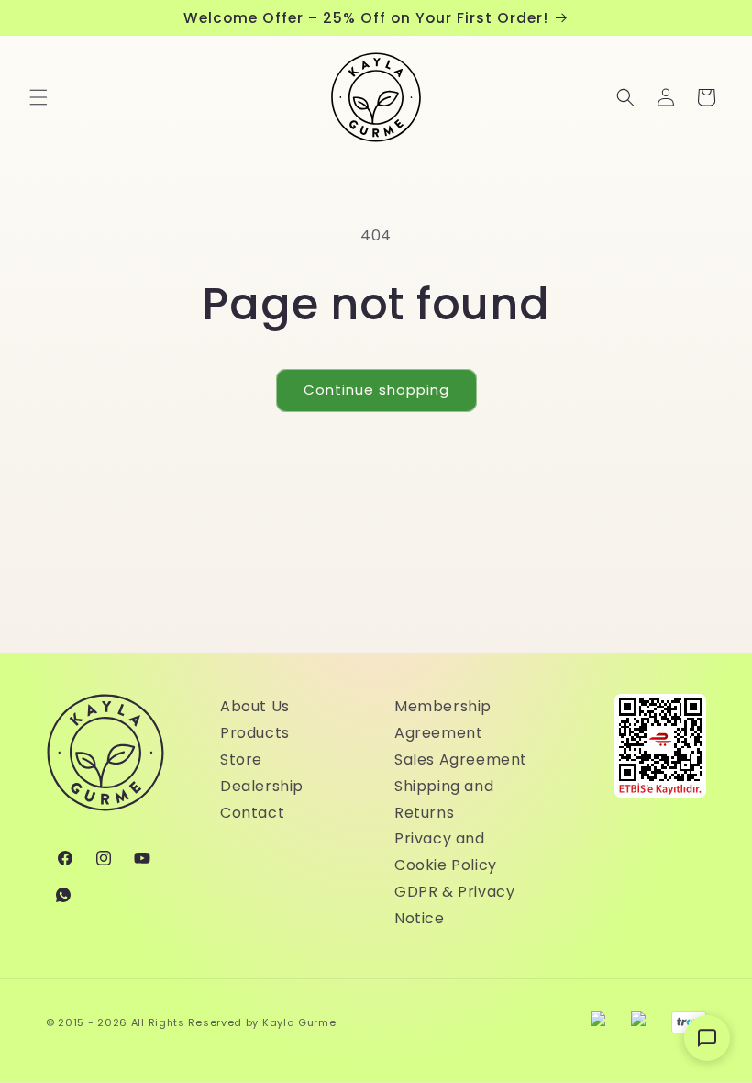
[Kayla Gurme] (105, 762)
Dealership (262, 786)
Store (241, 759)
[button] (38, 97)
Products (255, 732)
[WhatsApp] (63, 894)
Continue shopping (376, 389)
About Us (255, 706)
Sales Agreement (460, 759)
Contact (252, 812)
